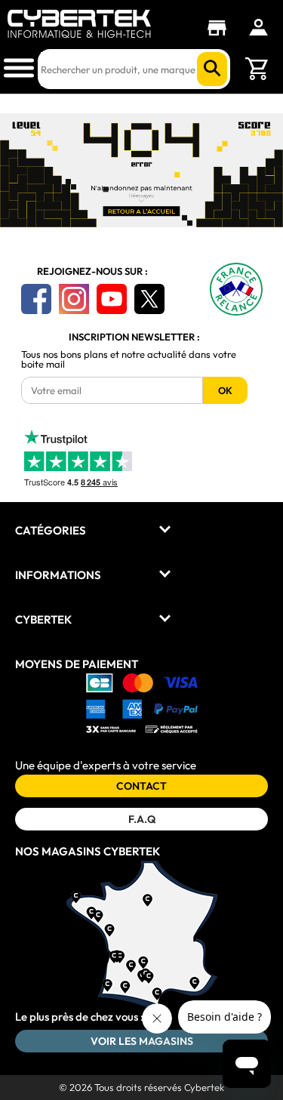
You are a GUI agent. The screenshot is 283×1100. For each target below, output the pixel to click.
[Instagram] (74, 299)
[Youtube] (112, 299)
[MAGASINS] (221, 27)
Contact (141, 786)
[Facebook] (36, 299)
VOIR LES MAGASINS (142, 1041)
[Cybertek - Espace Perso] (258, 27)
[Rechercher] (212, 69)
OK (225, 390)
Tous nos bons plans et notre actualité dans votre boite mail (128, 359)
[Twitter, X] (149, 299)
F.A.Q (141, 819)
